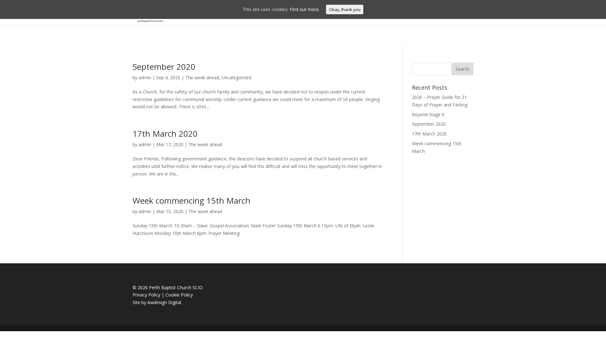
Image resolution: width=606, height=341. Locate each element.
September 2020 (164, 66)
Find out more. (305, 9)
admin (145, 78)
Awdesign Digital (164, 302)
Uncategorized (236, 78)
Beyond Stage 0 (428, 114)
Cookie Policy (179, 295)
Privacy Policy (146, 295)
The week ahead (202, 78)
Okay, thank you (344, 9)
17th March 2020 (165, 133)
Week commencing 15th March (191, 200)
